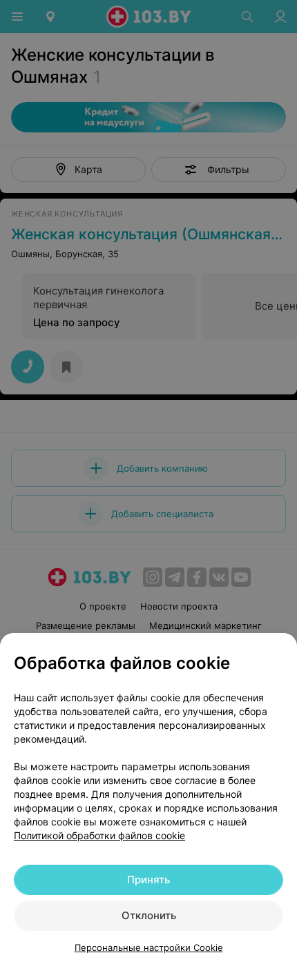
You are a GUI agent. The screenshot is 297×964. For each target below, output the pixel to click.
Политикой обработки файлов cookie (99, 835)
